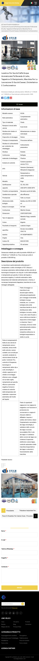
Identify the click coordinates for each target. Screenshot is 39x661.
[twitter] (10, 613)
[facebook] (2, 613)
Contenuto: (5, 566)
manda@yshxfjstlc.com (20, 658)
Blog (14, 624)
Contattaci (28, 624)
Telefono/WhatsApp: (7, 549)
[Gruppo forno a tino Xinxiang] (10, 597)
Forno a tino (4, 643)
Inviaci (21, 104)
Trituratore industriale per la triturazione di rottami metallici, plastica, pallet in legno (29, 511)
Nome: (3, 531)
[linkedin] (6, 613)
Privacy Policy (17, 627)
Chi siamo (16, 622)
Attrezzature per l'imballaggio (10, 638)
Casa (4, 24)
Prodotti (9, 24)
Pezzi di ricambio (24, 640)
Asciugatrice (23, 635)
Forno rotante (23, 643)
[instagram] (17, 613)
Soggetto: (4, 558)
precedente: (10, 511)
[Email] (22, 604)
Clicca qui (14, 608)
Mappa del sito (5, 627)
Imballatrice (15, 24)
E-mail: (3, 540)
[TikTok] (21, 613)
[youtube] (13, 613)
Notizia (3, 624)
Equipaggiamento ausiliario (9, 635)
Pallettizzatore (24, 638)
